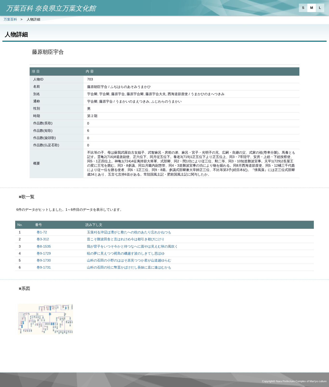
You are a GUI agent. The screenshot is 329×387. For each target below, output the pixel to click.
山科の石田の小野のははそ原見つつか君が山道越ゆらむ (129, 260)
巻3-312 (43, 239)
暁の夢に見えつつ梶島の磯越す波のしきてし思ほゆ (125, 253)
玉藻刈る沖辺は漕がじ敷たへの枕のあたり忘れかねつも (129, 232)
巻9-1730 (44, 260)
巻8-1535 (44, 246)
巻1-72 (42, 232)
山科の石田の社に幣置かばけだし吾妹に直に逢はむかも (129, 267)
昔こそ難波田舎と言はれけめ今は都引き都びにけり (125, 239)
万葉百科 (10, 19)
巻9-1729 (44, 253)
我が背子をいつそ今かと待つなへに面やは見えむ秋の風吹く (132, 246)
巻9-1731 (44, 267)
